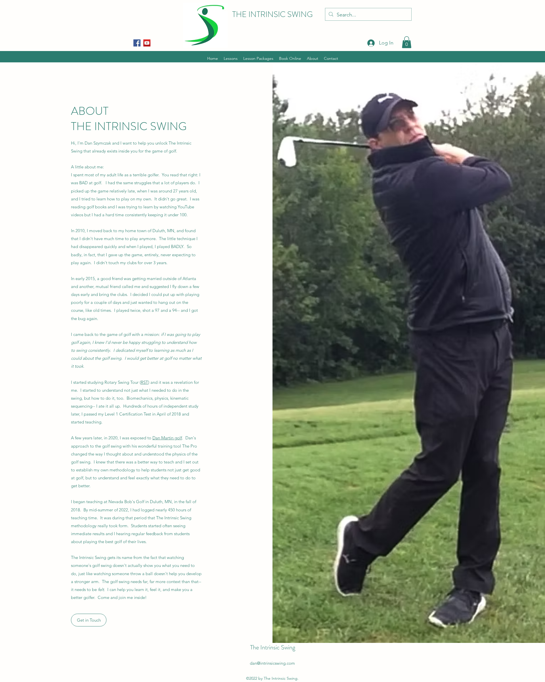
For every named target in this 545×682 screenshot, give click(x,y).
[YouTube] (146, 42)
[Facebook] (137, 42)
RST (144, 382)
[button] (407, 42)
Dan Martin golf (167, 437)
